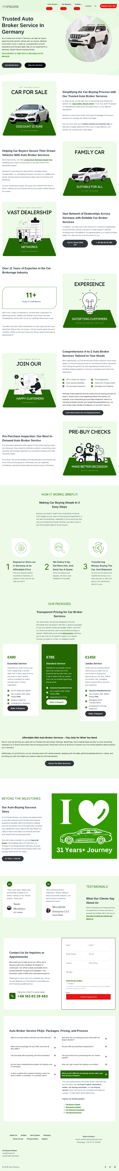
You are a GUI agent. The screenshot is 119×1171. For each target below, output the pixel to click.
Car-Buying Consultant (75, 1110)
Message (69, 972)
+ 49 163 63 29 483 (104, 242)
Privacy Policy (32, 1139)
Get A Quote (35, 1135)
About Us (13, 1135)
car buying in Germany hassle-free (38, 160)
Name (68, 945)
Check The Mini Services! (59, 763)
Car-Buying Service (74, 1113)
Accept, (71, 983)
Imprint (45, 1139)
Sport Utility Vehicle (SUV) (83, 104)
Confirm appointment (88, 997)
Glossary (47, 1135)
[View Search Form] (95, 6)
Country (69, 963)
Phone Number (71, 954)
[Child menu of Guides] (77, 8)
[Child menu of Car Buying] (63, 8)
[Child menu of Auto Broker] (49, 8)
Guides (23, 1135)
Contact (88, 6)
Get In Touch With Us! (75, 243)
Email (91, 945)
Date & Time (93, 963)
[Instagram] (115, 1167)
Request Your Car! (108, 6)
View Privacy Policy (74, 981)
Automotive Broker (73, 1107)
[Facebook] (105, 1167)
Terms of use (18, 1139)
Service (91, 954)
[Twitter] (110, 1167)
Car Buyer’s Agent (73, 1104)
